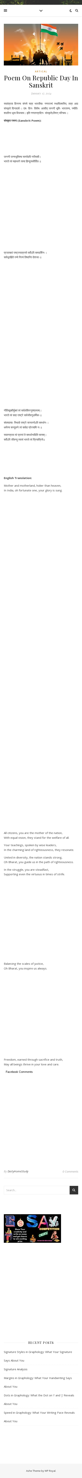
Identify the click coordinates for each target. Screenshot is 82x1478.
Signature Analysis (15, 1369)
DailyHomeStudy (18, 1171)
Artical (41, 71)
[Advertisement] (41, 139)
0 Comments (70, 1171)
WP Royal (50, 1470)
